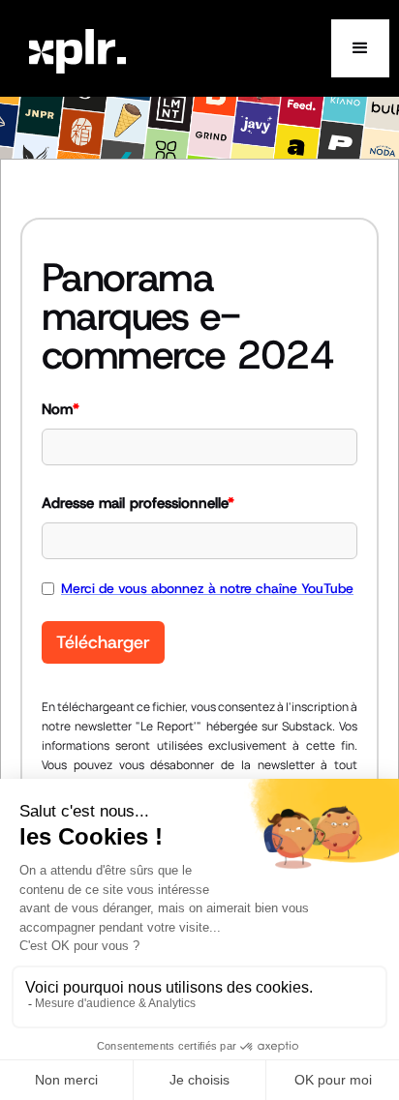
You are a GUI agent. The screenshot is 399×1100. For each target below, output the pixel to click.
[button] (360, 48)
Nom (60, 409)
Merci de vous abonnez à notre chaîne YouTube (207, 588)
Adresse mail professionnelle (138, 503)
